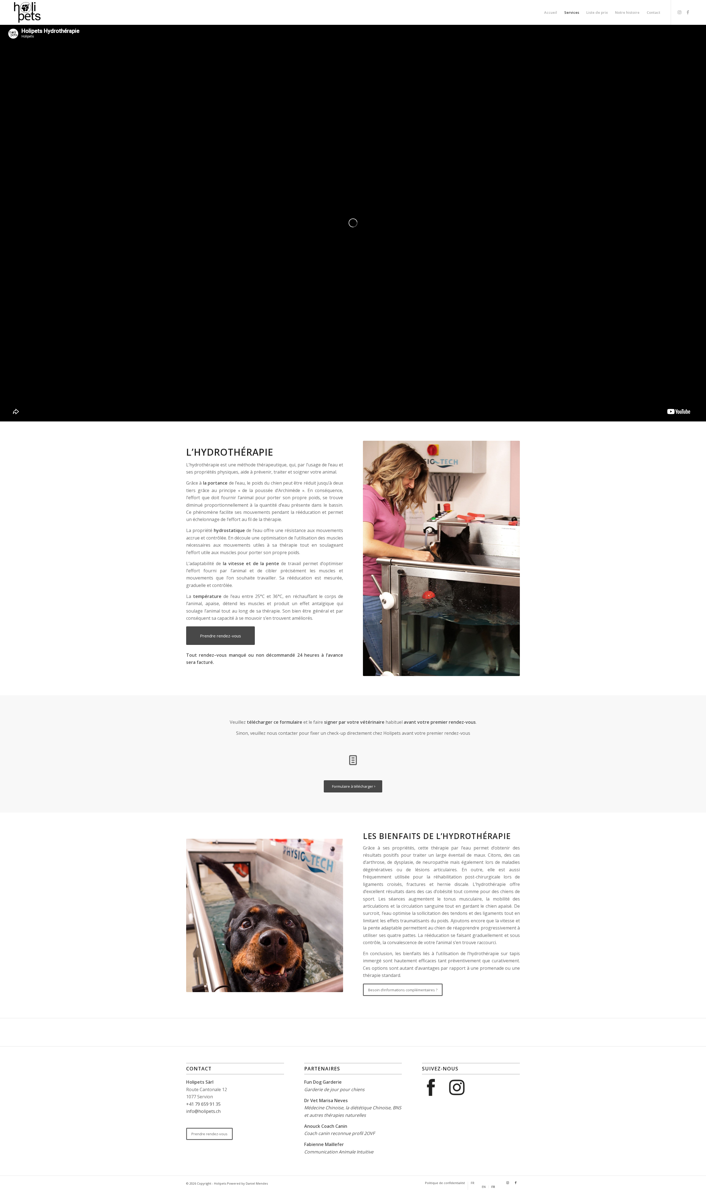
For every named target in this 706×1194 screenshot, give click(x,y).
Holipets (220, 1183)
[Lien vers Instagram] (679, 12)
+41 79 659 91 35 (203, 1104)
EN (484, 1187)
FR (472, 1183)
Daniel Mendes (257, 1183)
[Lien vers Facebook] (688, 12)
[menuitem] (551, 12)
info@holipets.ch (203, 1111)
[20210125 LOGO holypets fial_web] (27, 12)
